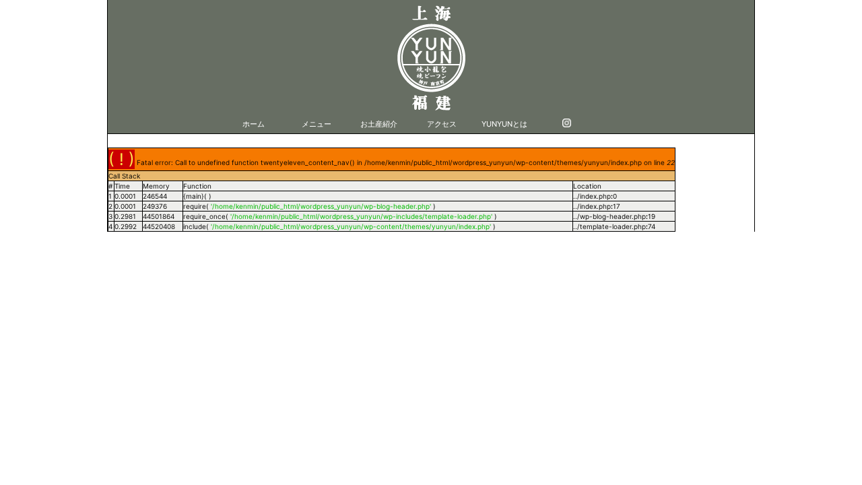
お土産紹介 (378, 124)
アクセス (442, 124)
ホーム (253, 124)
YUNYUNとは (504, 124)
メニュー (316, 124)
